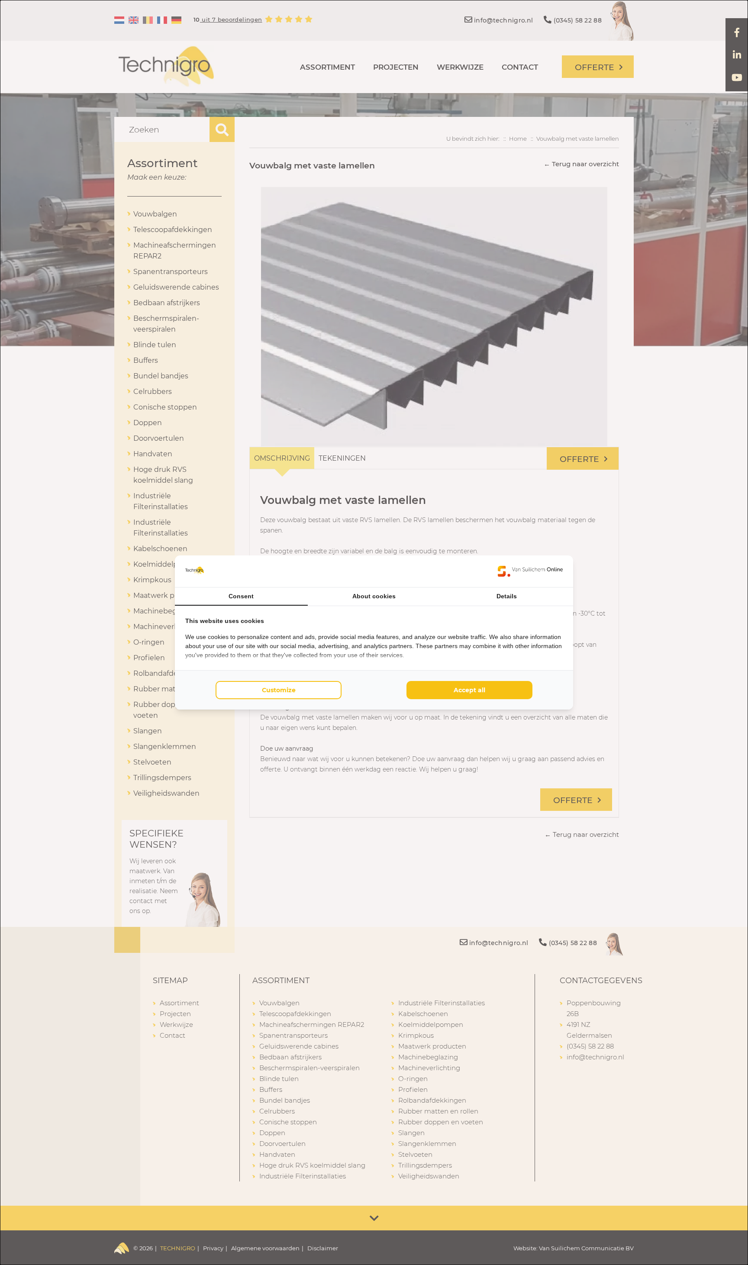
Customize (279, 690)
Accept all (469, 690)
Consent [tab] (241, 596)
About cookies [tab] (374, 596)
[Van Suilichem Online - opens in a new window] (530, 571)
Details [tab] (507, 596)
